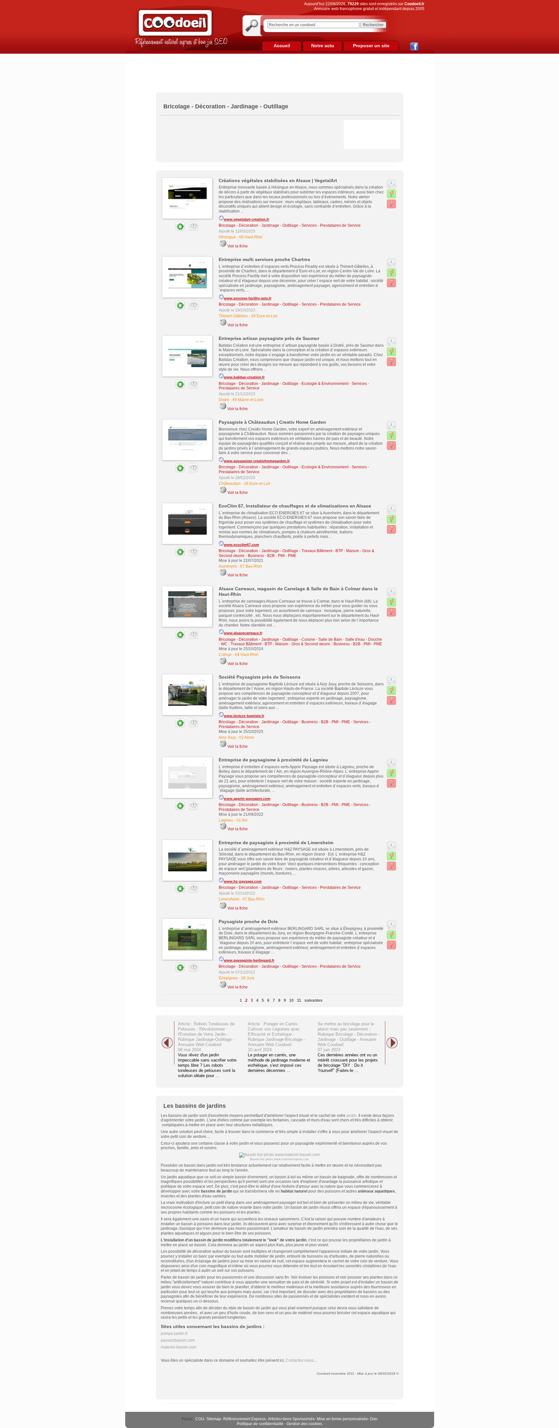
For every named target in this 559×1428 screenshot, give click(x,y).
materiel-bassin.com (178, 1347)
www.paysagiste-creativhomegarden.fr (257, 461)
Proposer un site (371, 45)
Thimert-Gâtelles (233, 316)
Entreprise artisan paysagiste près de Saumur (269, 338)
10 (291, 1000)
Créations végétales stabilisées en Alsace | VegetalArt (278, 180)
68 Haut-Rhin (251, 237)
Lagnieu (226, 820)
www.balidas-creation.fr (244, 377)
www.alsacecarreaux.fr (243, 633)
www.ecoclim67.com (241, 545)
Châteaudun (230, 483)
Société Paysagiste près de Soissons (260, 677)
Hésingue (227, 237)
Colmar (225, 654)
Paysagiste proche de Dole (248, 921)
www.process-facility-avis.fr (247, 298)
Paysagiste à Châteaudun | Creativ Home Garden (272, 422)
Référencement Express (244, 1419)
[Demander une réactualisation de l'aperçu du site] (173, 229)
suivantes (313, 1000)
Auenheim (228, 566)
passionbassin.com (178, 1340)
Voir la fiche (237, 246)
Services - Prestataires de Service (331, 225)
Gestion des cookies (304, 1424)
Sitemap (213, 1419)
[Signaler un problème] (192, 229)
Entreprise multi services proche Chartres (264, 259)
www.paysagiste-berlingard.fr (249, 960)
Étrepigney (228, 978)
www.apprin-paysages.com (247, 799)
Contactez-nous (299, 1360)
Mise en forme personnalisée (342, 1419)
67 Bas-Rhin (251, 566)
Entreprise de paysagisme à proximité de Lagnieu (273, 759)
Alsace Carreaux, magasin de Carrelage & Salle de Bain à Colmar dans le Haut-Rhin (298, 591)
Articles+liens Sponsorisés (291, 1419)
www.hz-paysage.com (243, 881)
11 (299, 1000)
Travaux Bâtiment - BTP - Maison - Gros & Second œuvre (280, 644)
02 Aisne (246, 737)
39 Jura (247, 978)
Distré (224, 400)
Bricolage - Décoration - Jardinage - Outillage (258, 225)
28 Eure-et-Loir (264, 316)
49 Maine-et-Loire (248, 400)
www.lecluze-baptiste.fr (244, 716)
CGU (199, 1419)
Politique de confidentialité (260, 1424)
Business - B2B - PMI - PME (272, 555)
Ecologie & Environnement (324, 383)
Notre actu (322, 45)
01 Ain (241, 820)
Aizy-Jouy (227, 737)
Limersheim (229, 899)
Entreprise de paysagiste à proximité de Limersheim (276, 842)
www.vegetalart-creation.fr (246, 219)
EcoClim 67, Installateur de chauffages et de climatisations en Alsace (295, 505)
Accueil (282, 45)
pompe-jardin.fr (174, 1333)
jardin (351, 1115)
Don (374, 1419)
